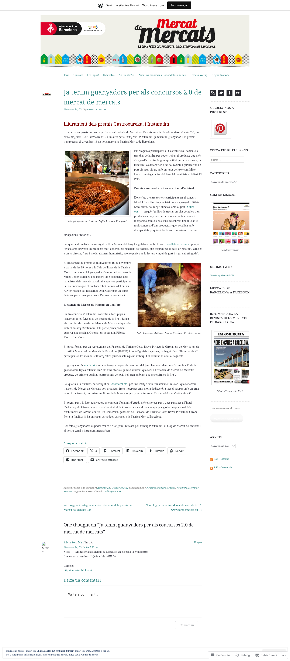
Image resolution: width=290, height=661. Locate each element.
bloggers (161, 487)
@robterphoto (119, 384)
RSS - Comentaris (223, 467)
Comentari (187, 625)
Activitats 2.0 (126, 75)
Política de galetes (89, 654)
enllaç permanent (113, 491)
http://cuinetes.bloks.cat (78, 570)
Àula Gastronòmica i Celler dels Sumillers (162, 75)
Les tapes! (93, 75)
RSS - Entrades (221, 458)
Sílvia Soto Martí (74, 542)
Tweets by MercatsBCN (222, 275)
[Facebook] (229, 93)
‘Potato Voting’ (199, 75)
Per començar (179, 5)
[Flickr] (238, 93)
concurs (171, 487)
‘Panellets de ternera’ (177, 244)
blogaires (151, 487)
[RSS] (213, 93)
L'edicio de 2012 (120, 487)
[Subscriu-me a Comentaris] (211, 467)
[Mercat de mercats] (145, 41)
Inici (66, 75)
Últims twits (221, 267)
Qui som (78, 75)
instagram (182, 487)
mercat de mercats (96, 109)
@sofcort (90, 365)
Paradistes (108, 75)
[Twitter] (221, 93)
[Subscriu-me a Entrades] (211, 458)
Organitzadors (221, 75)
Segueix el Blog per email (226, 418)
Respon (198, 542)
